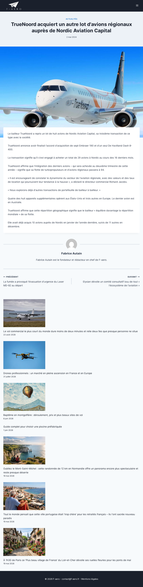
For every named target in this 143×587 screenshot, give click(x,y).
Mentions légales (89, 579)
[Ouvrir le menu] (137, 5)
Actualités (71, 19)
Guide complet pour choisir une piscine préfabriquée (32, 426)
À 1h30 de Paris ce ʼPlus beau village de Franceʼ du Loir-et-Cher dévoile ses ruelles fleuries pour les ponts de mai (67, 560)
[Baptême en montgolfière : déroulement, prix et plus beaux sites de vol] (71, 397)
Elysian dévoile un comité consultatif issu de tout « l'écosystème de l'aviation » (111, 281)
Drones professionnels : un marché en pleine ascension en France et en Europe (47, 373)
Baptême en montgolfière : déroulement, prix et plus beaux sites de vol (43, 415)
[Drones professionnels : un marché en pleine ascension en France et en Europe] (71, 355)
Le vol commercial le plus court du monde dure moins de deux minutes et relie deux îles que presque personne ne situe (70, 331)
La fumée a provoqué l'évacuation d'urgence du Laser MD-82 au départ (33, 281)
